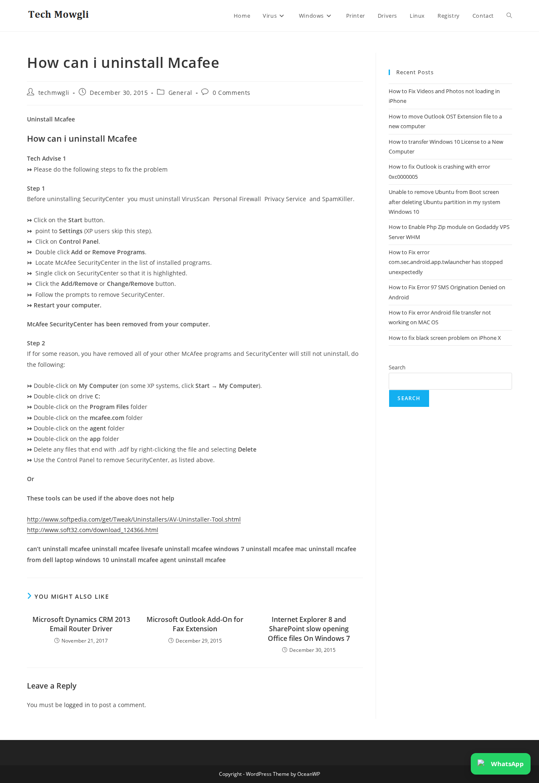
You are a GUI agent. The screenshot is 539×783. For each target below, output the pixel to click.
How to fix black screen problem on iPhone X (445, 338)
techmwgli (53, 93)
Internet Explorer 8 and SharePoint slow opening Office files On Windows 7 (309, 629)
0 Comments (232, 93)
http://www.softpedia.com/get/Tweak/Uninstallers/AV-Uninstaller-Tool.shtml (134, 519)
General (180, 93)
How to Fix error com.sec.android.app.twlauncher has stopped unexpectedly (446, 262)
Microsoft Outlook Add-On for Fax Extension (195, 624)
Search (397, 367)
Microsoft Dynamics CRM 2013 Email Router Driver (81, 624)
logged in (77, 705)
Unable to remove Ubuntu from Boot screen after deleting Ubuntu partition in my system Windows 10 (444, 201)
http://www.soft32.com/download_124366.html (92, 530)
